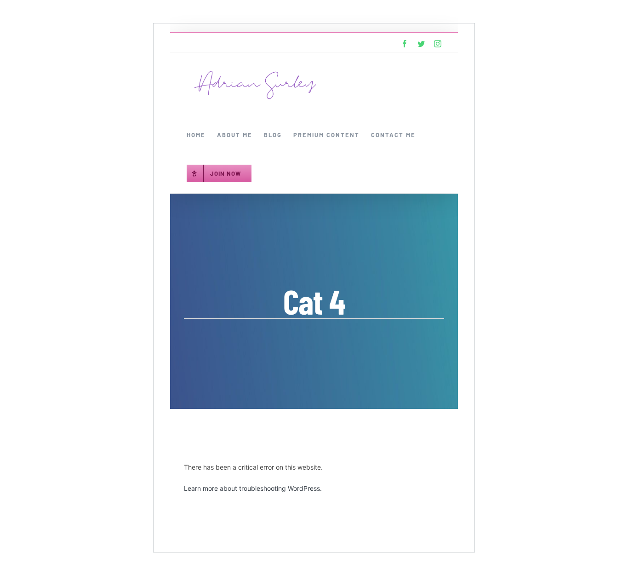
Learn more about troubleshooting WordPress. (253, 488)
